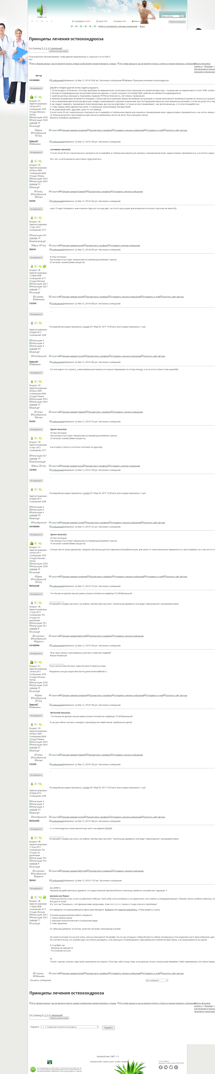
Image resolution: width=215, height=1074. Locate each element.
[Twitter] (171, 1069)
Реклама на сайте (96, 1061)
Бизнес (136, 21)
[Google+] (176, 1069)
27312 (88, 21)
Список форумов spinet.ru (202, 65)
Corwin (32, 303)
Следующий (56, 48)
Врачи (101, 21)
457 (124, 21)
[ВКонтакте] (166, 1069)
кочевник (34, 80)
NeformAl (34, 585)
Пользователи (79, 21)
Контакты (125, 1061)
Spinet (32, 249)
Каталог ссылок (108, 1061)
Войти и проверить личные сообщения (118, 26)
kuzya (32, 200)
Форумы (208, 66)
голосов (33, 122)
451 (106, 21)
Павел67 (33, 141)
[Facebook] (161, 1069)
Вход (142, 26)
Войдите (109, 909)
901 (142, 21)
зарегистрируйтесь (127, 909)
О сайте (117, 1061)
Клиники (118, 21)
